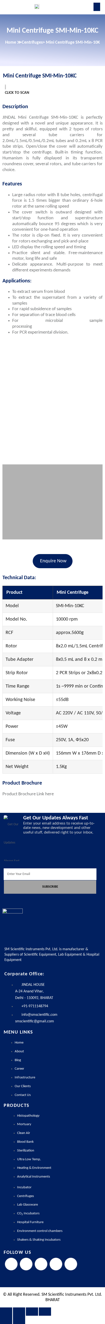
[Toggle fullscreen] (19, 1311)
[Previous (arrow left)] (6, 1320)
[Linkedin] (56, 1264)
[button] (7, 401)
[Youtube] (70, 1264)
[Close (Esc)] (45, 1311)
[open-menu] (96, 6)
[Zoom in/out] (6, 1311)
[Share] (32, 1311)
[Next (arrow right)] (19, 1320)
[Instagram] (41, 1264)
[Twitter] (26, 1264)
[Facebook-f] (11, 1264)
